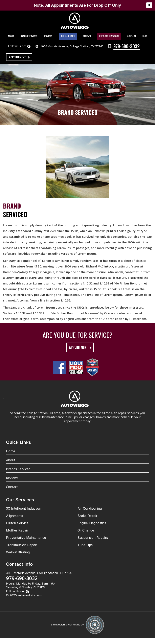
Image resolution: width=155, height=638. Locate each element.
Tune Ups (85, 545)
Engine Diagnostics (92, 523)
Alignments (14, 516)
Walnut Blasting (18, 552)
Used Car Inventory (109, 36)
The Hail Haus (68, 36)
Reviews (87, 36)
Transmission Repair (21, 545)
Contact (131, 36)
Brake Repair (87, 516)
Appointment (17, 57)
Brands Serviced (29, 36)
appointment (78, 347)
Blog (144, 36)
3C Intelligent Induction (23, 508)
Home (10, 451)
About (11, 36)
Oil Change (86, 530)
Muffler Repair (17, 530)
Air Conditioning (90, 508)
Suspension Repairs (93, 538)
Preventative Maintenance (26, 538)
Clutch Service (17, 523)
